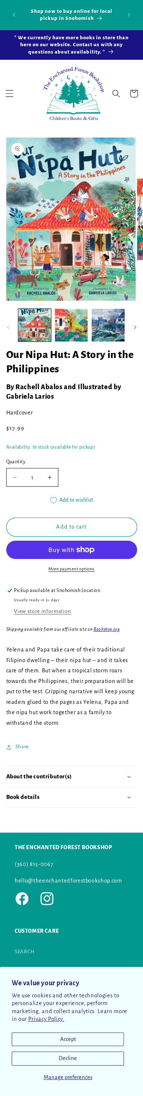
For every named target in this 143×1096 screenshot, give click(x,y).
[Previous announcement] (14, 15)
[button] (9, 93)
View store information (42, 611)
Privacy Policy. (46, 1019)
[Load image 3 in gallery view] (108, 325)
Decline (68, 1058)
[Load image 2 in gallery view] (71, 325)
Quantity (16, 461)
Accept (68, 1039)
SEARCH (25, 951)
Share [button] (22, 746)
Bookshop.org (107, 629)
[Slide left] (8, 327)
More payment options (71, 568)
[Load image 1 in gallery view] (34, 325)
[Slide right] (135, 327)
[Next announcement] (129, 15)
